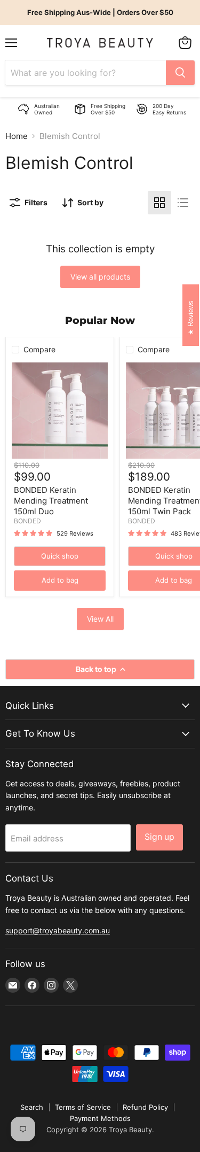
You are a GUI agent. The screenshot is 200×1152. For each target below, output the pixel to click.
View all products (100, 276)
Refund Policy (145, 1107)
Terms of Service (83, 1107)
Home (16, 136)
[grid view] (159, 202)
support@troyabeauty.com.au (57, 930)
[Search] (180, 72)
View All (100, 618)
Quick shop (59, 556)
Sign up (159, 837)
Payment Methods (100, 1118)
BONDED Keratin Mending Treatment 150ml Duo (51, 500)
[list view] (183, 202)
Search (31, 1107)
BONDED (27, 521)
